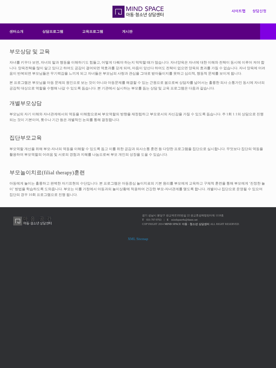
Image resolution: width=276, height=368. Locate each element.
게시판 (127, 31)
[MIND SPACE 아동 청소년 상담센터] (138, 11)
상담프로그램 (52, 31)
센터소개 (16, 31)
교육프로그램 (92, 31)
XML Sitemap (138, 239)
